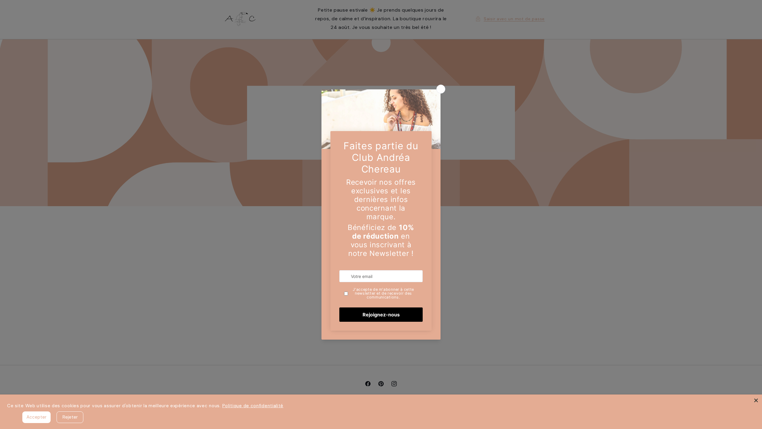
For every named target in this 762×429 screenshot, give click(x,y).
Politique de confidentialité (253, 406)
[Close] (756, 400)
